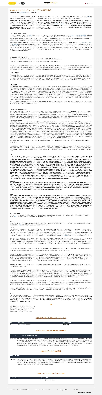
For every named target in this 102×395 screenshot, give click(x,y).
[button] (87, 3)
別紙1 (88, 16)
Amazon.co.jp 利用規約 (62, 389)
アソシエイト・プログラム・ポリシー (43, 389)
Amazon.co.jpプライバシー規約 (47, 380)
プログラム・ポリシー (59, 23)
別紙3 (20, 225)
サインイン (12, 3)
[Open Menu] (92, 3)
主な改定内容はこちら (24, 12)
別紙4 (66, 235)
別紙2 (15, 216)
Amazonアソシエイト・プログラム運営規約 (19, 389)
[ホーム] (51, 3)
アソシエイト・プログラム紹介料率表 (77, 35)
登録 (23, 3)
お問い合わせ (76, 389)
